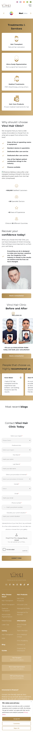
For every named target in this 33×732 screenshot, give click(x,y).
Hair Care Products (16, 104)
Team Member (22, 630)
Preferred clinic (16, 445)
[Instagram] (17, 584)
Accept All (17, 719)
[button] (4, 13)
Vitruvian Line (22, 604)
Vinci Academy (22, 640)
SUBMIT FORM (16, 558)
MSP (3, 638)
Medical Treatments (16, 84)
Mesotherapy (6, 621)
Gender (16, 484)
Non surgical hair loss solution (16, 67)
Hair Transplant (16, 44)
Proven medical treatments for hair (16, 107)
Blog (3, 644)
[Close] (31, 702)
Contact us (21, 644)
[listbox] (16, 440)
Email (16, 493)
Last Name (16, 464)
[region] (16, 716)
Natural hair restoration (16, 47)
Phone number (16, 503)
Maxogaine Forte (23, 608)
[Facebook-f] (10, 584)
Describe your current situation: (16, 513)
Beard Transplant (8, 604)
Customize (16, 723)
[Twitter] (28, 584)
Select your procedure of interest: (16, 474)
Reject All (16, 728)
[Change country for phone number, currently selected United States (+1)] (4, 507)
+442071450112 (22, 699)
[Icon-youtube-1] (6, 584)
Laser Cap (5, 624)
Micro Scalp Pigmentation (16, 64)
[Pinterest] (20, 584)
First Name (16, 455)
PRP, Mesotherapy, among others (16, 87)
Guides (4, 650)
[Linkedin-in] (13, 584)
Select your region (16, 436)
